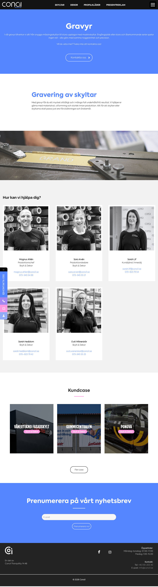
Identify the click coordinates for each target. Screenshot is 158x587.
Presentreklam (115, 4)
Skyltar (59, 4)
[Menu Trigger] (152, 4)
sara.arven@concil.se (79, 272)
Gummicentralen (79, 427)
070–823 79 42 (26, 354)
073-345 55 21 (79, 275)
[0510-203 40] (3, 301)
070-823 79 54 (132, 272)
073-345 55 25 (79, 354)
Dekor (74, 4)
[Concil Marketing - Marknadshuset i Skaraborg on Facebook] (99, 552)
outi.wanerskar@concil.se (79, 351)
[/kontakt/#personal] (3, 316)
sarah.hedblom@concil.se (26, 351)
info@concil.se (146, 568)
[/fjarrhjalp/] (3, 308)
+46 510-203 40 (145, 565)
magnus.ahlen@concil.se (26, 272)
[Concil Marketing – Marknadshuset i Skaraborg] (11, 5)
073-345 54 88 (26, 275)
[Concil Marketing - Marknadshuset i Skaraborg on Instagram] (110, 552)
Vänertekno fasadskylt (31, 427)
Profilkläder (92, 4)
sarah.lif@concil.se (132, 268)
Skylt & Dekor (32, 431)
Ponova (126, 427)
